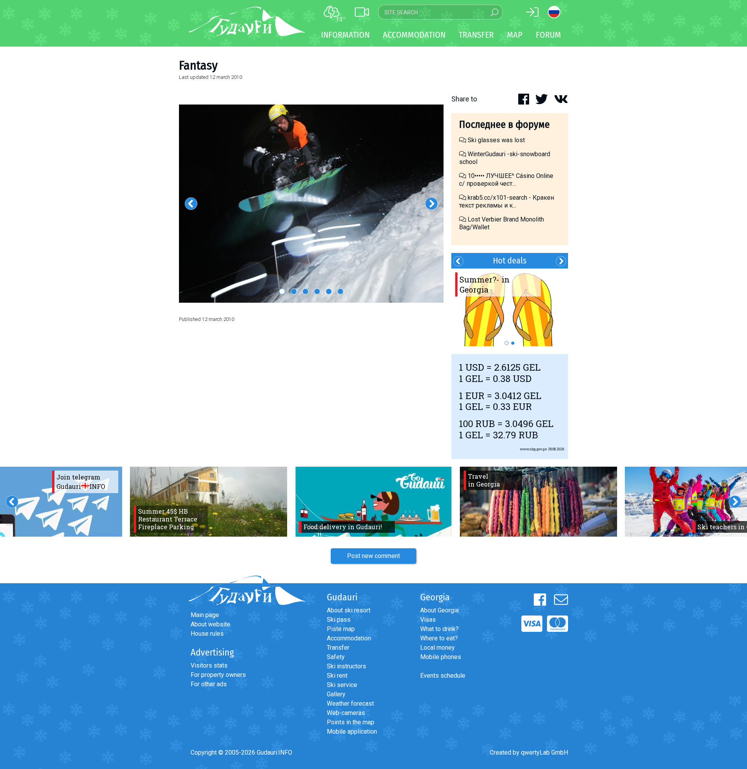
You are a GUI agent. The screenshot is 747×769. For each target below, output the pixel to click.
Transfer (338, 647)
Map (515, 35)
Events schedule (442, 675)
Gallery (336, 694)
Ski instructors (346, 666)
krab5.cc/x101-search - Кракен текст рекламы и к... (506, 201)
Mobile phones (440, 657)
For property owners (218, 674)
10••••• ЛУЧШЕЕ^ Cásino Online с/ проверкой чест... (506, 179)
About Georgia (439, 610)
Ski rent (337, 675)
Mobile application (352, 731)
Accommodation (349, 638)
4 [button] (317, 291)
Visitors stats (209, 665)
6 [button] (340, 291)
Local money (437, 647)
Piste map (341, 629)
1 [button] (282, 291)
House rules (207, 633)
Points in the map (350, 722)
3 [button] (305, 291)
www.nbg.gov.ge (533, 449)
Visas (428, 619)
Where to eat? (439, 638)
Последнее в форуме (504, 125)
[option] (311, 204)
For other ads (209, 684)
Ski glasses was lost (495, 140)
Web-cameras (346, 713)
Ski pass (339, 619)
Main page (205, 615)
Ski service (342, 685)
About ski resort (348, 610)
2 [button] (294, 291)
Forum (548, 35)
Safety (336, 657)
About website (210, 624)
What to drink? (439, 629)
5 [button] (329, 291)
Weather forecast (350, 703)
